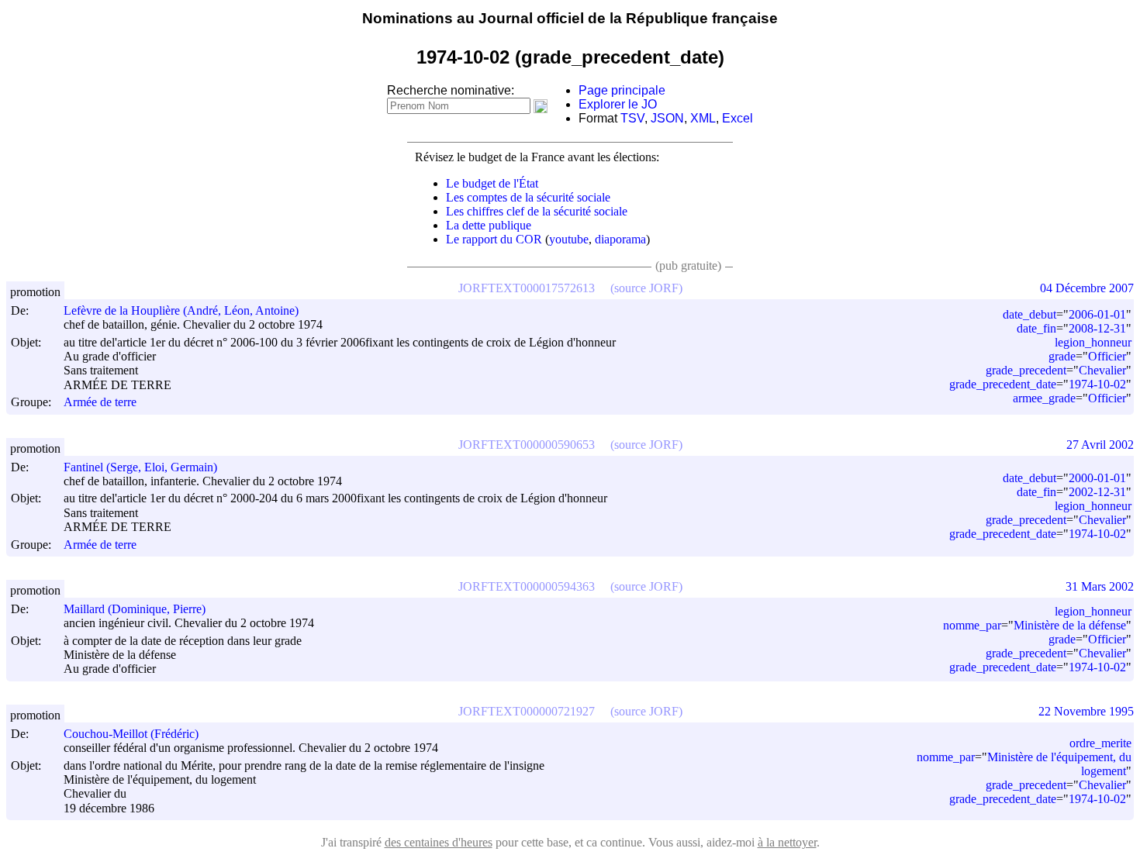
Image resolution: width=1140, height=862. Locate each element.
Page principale (622, 90)
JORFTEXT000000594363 (526, 586)
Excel (737, 118)
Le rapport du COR (494, 239)
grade (1062, 356)
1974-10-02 (1097, 384)
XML (703, 118)
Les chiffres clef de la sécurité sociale (536, 211)
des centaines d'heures (438, 842)
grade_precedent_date (1002, 384)
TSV (632, 118)
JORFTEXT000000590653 (526, 444)
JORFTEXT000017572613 (526, 288)
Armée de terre (100, 402)
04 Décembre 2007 (1087, 288)
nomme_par (972, 625)
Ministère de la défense (1070, 625)
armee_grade (1044, 398)
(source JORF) (646, 288)
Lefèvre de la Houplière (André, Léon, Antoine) (181, 310)
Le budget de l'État (492, 183)
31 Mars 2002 (1100, 586)
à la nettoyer (787, 842)
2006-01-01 (1097, 314)
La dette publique (488, 225)
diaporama (620, 239)
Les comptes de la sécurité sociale (528, 197)
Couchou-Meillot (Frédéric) (131, 733)
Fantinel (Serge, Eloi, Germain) (140, 467)
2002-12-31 (1097, 491)
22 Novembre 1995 (1086, 711)
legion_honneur (1093, 342)
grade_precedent (1026, 370)
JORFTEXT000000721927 (526, 711)
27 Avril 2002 (1100, 444)
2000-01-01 (1097, 477)
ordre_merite (1100, 743)
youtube (569, 239)
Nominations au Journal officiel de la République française (570, 18)
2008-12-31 (1097, 328)
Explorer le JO (618, 104)
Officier (1107, 356)
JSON (667, 118)
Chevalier (1102, 370)
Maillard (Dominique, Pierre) (135, 608)
